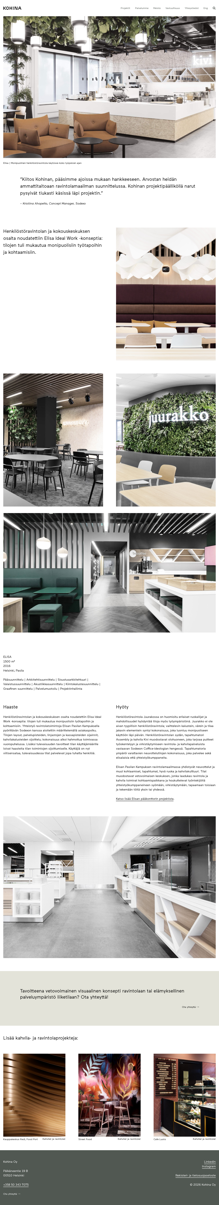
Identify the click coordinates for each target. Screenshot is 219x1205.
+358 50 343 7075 (16, 1184)
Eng (206, 8)
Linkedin (210, 1161)
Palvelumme (142, 8)
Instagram (209, 1166)
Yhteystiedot (192, 8)
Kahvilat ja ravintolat (54, 1138)
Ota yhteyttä (189, 1006)
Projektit (125, 8)
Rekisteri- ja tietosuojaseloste (195, 1175)
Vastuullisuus (173, 8)
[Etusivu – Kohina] (12, 8)
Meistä (157, 8)
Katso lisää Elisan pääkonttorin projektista (145, 798)
